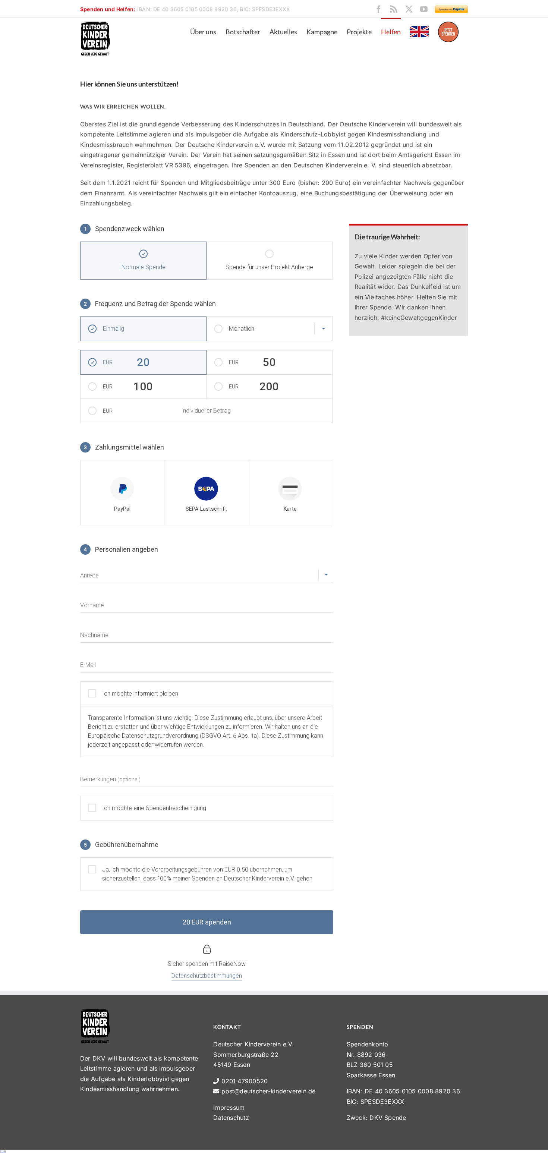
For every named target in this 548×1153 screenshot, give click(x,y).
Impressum (229, 1107)
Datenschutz (231, 1117)
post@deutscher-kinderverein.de (268, 1091)
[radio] (122, 492)
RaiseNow (232, 963)
